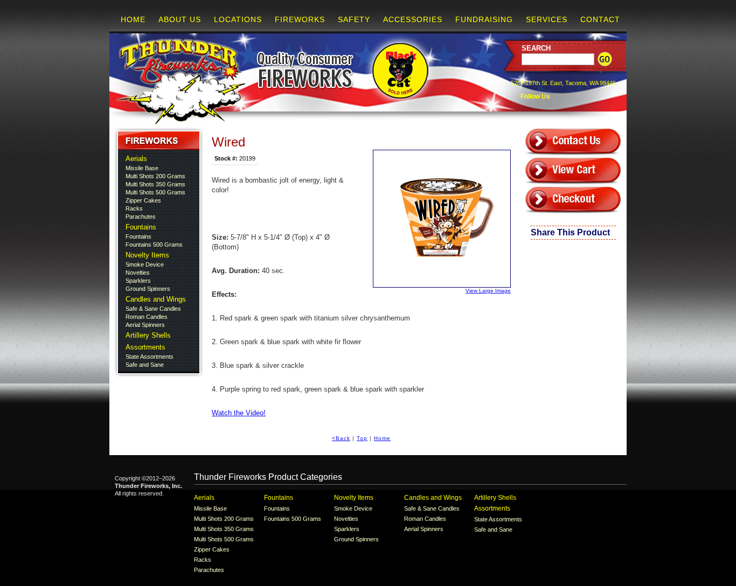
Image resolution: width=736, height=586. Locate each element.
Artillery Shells (148, 335)
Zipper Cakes (143, 200)
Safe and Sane (145, 364)
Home (133, 19)
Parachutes (141, 216)
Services (546, 19)
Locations (238, 19)
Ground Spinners (148, 288)
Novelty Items (147, 255)
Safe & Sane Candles (153, 308)
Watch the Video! (239, 413)
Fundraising (484, 19)
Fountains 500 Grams (154, 244)
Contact (600, 19)
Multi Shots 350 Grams (155, 184)
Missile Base (142, 168)
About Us (179, 19)
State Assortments (149, 356)
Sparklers (138, 280)
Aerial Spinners (145, 325)
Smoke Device (145, 264)
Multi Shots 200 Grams (155, 176)
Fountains (141, 227)
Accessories (412, 19)
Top (362, 438)
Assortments (145, 347)
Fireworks (300, 19)
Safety (354, 19)
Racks (134, 208)
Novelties (138, 272)
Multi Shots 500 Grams (155, 192)
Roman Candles (147, 316)
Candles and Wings (156, 299)
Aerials (136, 159)
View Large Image (488, 291)
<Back (341, 438)
